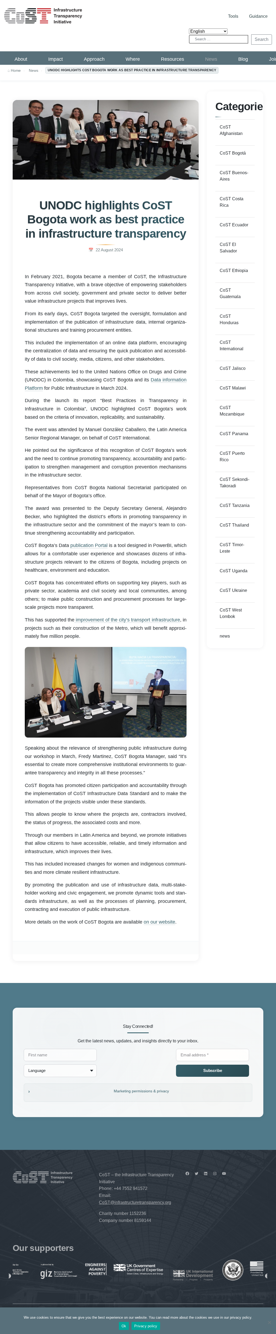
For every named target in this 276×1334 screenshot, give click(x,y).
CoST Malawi (233, 388)
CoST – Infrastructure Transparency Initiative (43, 15)
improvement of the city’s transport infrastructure (127, 620)
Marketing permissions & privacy (141, 1091)
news (225, 636)
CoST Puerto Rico (232, 456)
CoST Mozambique (232, 410)
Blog (243, 59)
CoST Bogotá (233, 153)
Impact (55, 59)
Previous (8, 1276)
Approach (94, 59)
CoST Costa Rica (231, 202)
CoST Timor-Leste (232, 547)
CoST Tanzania (235, 505)
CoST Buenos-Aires (234, 175)
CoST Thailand (234, 525)
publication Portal (89, 545)
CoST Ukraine (233, 590)
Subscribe (212, 1070)
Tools (233, 16)
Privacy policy (145, 1326)
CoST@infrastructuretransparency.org (135, 1202)
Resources (172, 59)
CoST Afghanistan (231, 130)
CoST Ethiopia (234, 270)
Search (261, 39)
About (21, 59)
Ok (124, 1326)
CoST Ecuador (234, 225)
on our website (159, 922)
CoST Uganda (233, 570)
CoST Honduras (229, 319)
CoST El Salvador (228, 247)
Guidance (258, 16)
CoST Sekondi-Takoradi (234, 482)
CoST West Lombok (231, 613)
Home (16, 70)
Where (133, 59)
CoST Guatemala (230, 293)
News (211, 59)
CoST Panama (234, 433)
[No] (269, 1322)
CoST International (231, 345)
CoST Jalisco (233, 368)
